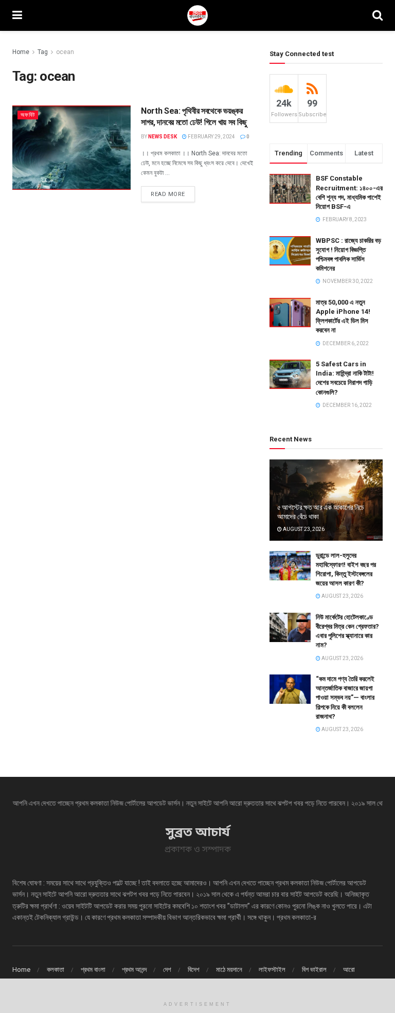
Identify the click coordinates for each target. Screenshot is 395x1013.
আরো (349, 969)
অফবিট (28, 115)
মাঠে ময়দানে (229, 969)
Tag (43, 52)
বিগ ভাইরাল (314, 969)
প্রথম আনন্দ (134, 969)
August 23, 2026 (303, 529)
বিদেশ (194, 969)
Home (20, 52)
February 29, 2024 (211, 136)
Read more (168, 194)
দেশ (167, 969)
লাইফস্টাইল (272, 969)
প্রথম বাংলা (93, 969)
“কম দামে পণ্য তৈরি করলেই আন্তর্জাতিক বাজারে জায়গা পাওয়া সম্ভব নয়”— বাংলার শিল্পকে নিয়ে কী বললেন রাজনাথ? (345, 697)
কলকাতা (55, 969)
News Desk (162, 136)
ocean (65, 52)
